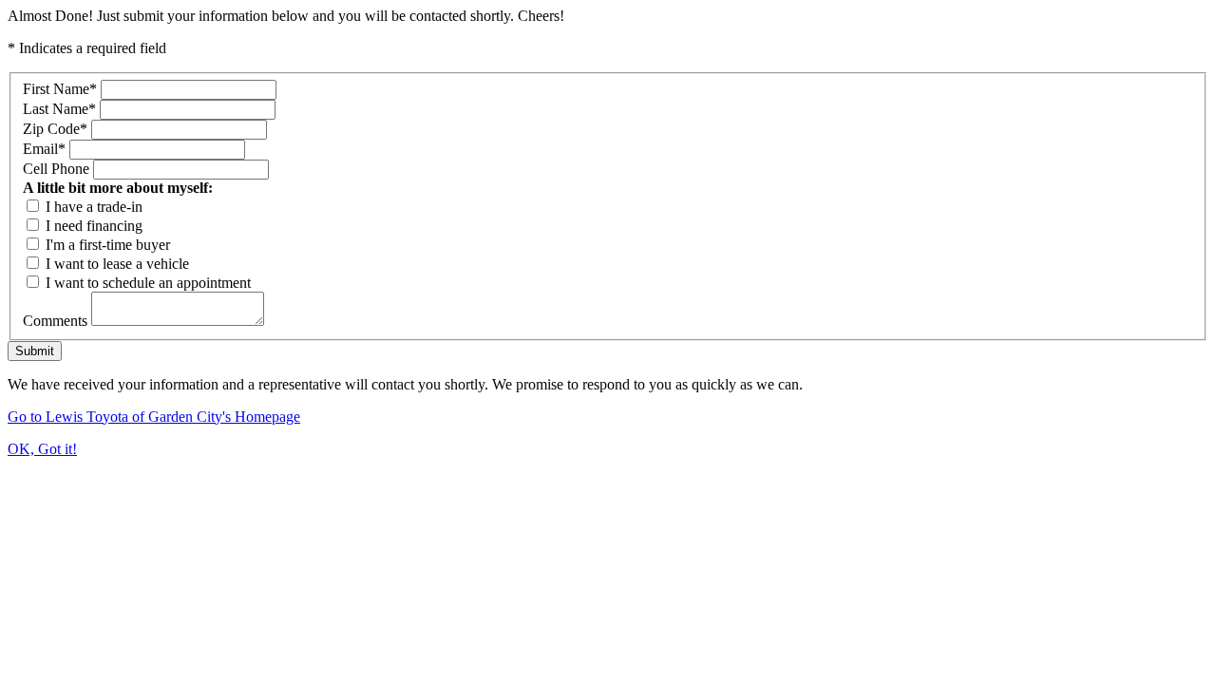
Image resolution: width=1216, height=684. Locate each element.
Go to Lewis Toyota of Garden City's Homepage (154, 416)
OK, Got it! (42, 449)
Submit (34, 351)
